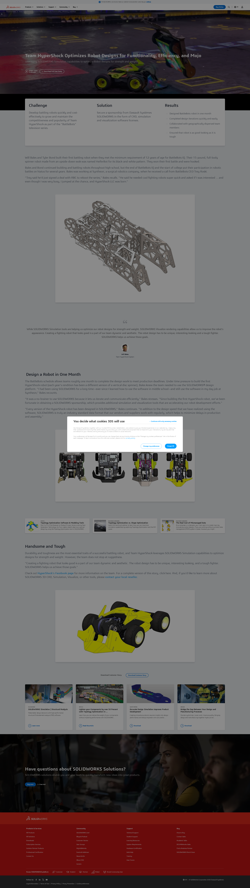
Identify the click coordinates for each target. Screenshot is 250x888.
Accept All (170, 446)
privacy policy (130, 438)
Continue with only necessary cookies (164, 421)
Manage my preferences (151, 446)
